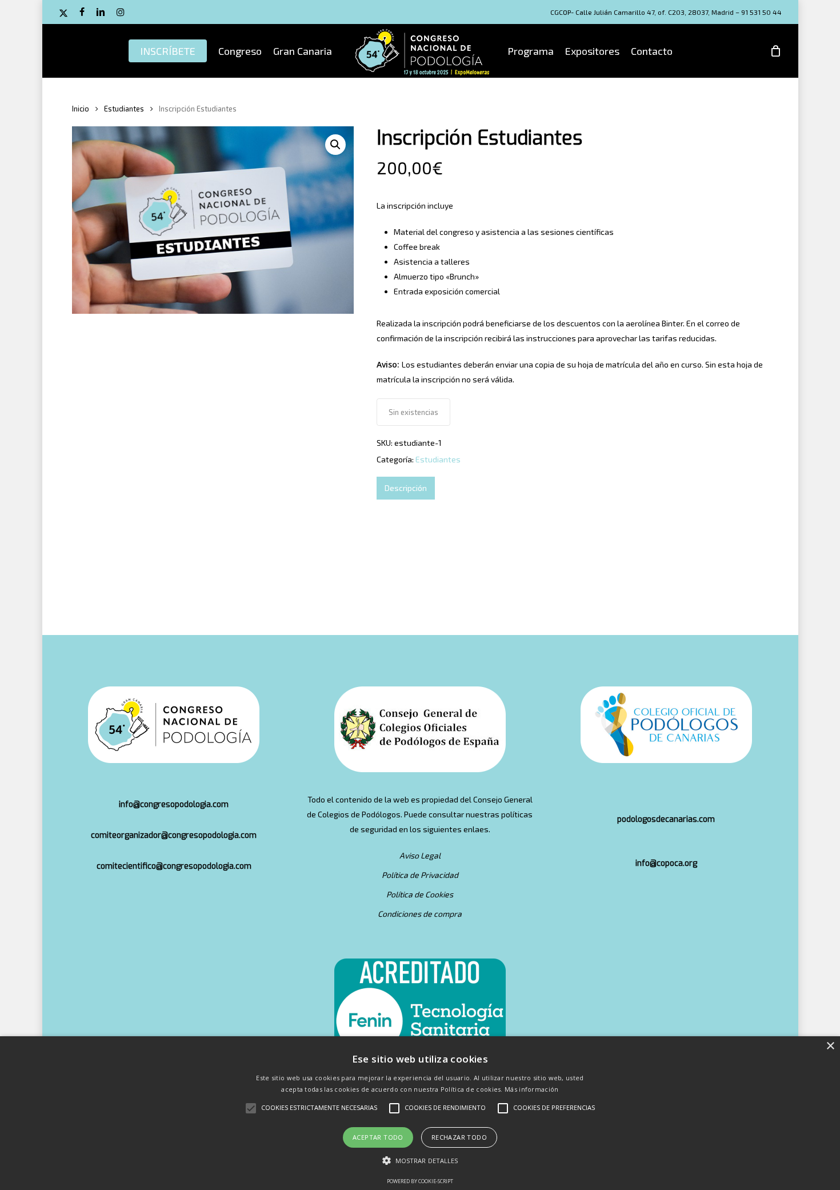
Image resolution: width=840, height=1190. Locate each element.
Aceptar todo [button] (378, 1137)
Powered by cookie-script (420, 1181)
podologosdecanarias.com (666, 819)
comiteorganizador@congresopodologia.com (174, 835)
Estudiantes (124, 108)
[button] (335, 144)
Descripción (406, 488)
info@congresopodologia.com (174, 804)
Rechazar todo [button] (459, 1137)
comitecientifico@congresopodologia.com (174, 866)
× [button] (830, 1046)
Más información (532, 1089)
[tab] (406, 488)
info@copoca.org (666, 863)
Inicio (80, 108)
